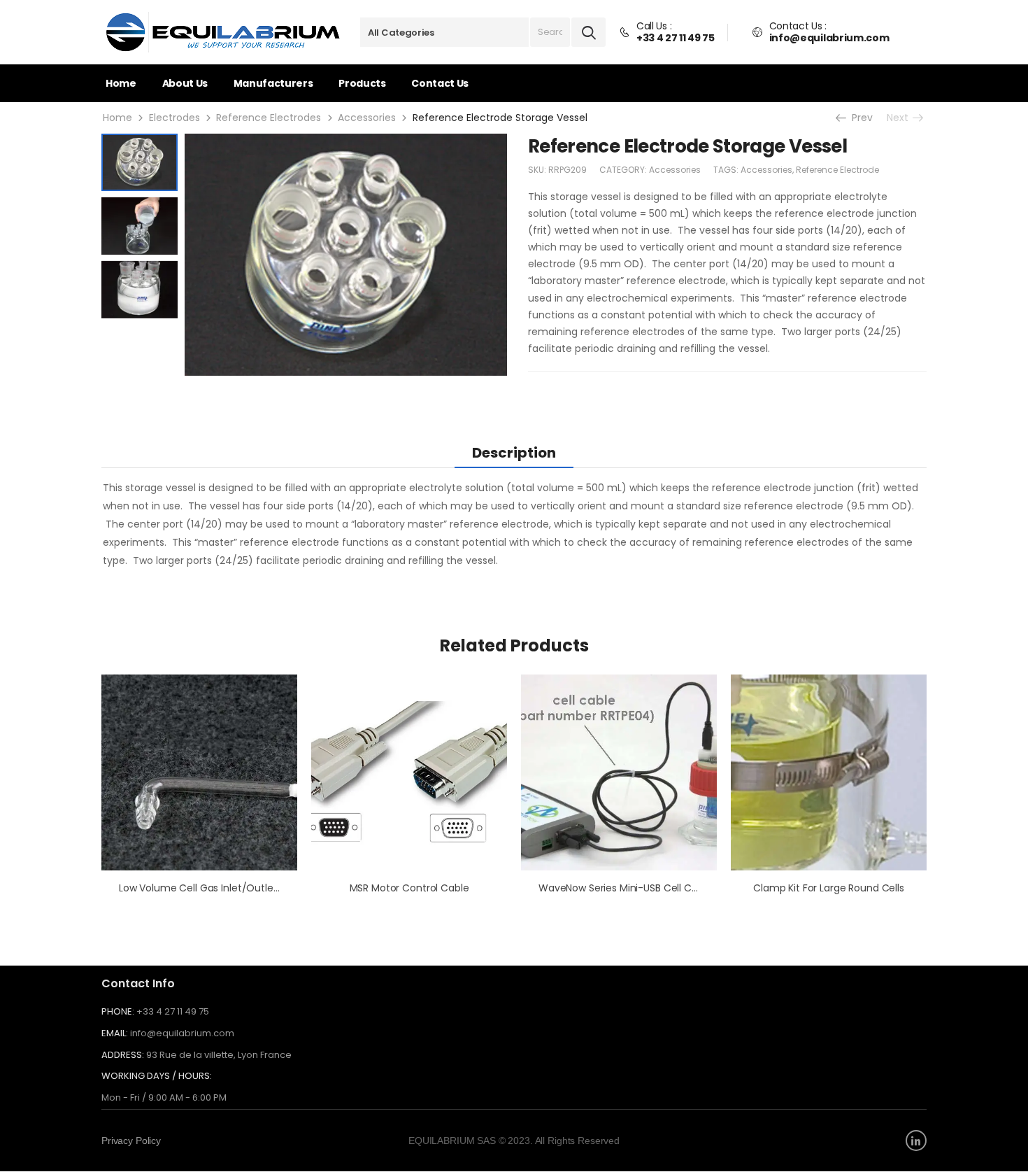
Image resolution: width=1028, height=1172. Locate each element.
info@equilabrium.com (182, 1033)
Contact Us (440, 83)
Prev (860, 118)
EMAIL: (114, 1033)
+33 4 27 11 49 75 (172, 1011)
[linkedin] (916, 1140)
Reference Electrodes (268, 118)
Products (361, 83)
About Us (185, 83)
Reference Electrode (837, 170)
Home (121, 83)
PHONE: (117, 1011)
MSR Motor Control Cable (409, 888)
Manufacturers (273, 83)
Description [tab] (514, 453)
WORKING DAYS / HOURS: (156, 1076)
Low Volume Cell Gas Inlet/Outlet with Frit (219, 888)
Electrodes (174, 118)
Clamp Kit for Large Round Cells (828, 888)
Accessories (367, 118)
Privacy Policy (131, 1140)
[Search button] (588, 32)
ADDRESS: (122, 1054)
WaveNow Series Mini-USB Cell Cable (625, 888)
